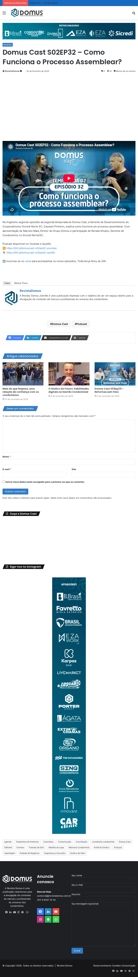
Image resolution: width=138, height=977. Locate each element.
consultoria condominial (103, 841)
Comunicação (64, 841)
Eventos (20, 847)
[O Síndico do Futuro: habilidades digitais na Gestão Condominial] (68, 373)
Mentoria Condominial (79, 847)
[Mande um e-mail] (21, 71)
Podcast (81, 324)
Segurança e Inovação (54, 853)
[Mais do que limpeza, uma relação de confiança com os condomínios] (23, 373)
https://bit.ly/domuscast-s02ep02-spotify (30, 252)
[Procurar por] (133, 14)
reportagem (9, 853)
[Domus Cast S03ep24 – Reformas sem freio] (115, 373)
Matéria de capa (56, 847)
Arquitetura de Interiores (27, 841)
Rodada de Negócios (29, 853)
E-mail (7, 469)
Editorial (8, 847)
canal (28, 261)
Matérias (8, 44)
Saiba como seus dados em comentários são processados (80, 497)
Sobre (7, 283)
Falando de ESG (36, 847)
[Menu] (4, 14)
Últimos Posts (21, 283)
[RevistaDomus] (11, 304)
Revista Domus (64, 965)
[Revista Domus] (27, 12)
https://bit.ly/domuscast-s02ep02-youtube (31, 248)
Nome (7, 456)
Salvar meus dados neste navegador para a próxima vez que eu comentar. (45, 482)
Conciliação (81, 841)
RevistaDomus (12, 71)
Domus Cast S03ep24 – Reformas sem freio (109, 390)
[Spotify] (23, 912)
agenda (7, 841)
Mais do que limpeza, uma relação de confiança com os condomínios (21, 392)
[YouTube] (15, 912)
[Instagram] (19, 912)
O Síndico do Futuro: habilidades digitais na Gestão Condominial (68, 390)
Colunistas (48, 841)
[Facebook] (7, 912)
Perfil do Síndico (101, 847)
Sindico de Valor (77, 853)
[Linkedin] (11, 912)
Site (74, 469)
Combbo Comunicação (123, 965)
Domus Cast (60, 324)
